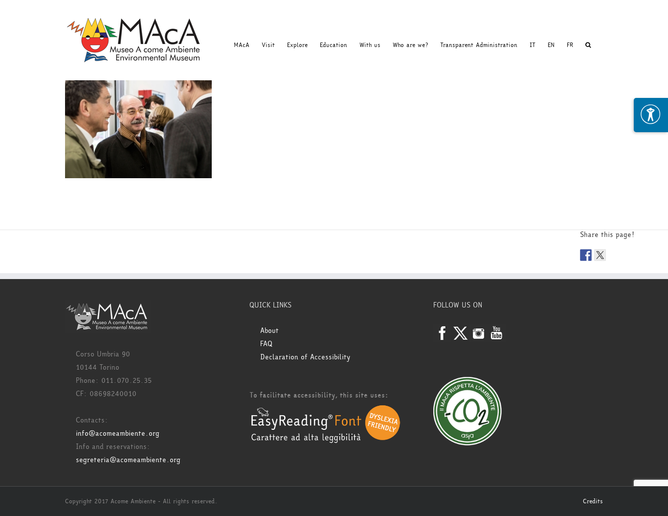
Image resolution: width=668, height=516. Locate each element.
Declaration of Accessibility (305, 357)
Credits (593, 501)
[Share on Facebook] (586, 255)
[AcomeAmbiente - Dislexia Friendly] (325, 410)
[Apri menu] (651, 115)
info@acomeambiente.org (117, 433)
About (269, 331)
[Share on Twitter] (600, 255)
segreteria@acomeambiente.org (128, 460)
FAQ (266, 344)
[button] (588, 45)
